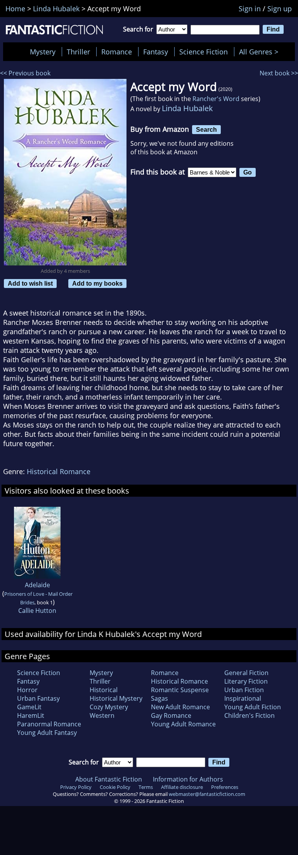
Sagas (159, 698)
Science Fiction (203, 51)
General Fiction (246, 672)
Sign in (250, 8)
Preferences (224, 786)
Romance (116, 51)
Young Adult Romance (183, 724)
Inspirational (242, 698)
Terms (146, 786)
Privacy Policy (76, 786)
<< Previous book (25, 73)
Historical (104, 690)
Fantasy (155, 51)
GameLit (29, 707)
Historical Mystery (116, 698)
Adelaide (37, 585)
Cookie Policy (115, 786)
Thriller (78, 51)
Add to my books (97, 283)
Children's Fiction (249, 715)
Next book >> (279, 73)
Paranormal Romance (49, 724)
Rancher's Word (215, 98)
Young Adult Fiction (252, 707)
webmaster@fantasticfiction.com (207, 793)
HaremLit (30, 715)
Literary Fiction (246, 681)
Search (206, 129)
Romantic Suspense (180, 690)
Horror (27, 690)
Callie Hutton (37, 610)
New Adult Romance (180, 707)
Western (102, 715)
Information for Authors (188, 779)
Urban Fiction (244, 690)
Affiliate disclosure (182, 786)
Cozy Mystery (109, 707)
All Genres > (260, 51)
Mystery (42, 51)
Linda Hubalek (187, 108)
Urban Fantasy (38, 698)
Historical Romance (58, 471)
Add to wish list (30, 283)
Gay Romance (171, 715)
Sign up (279, 8)
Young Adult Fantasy (47, 732)
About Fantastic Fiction (108, 779)
